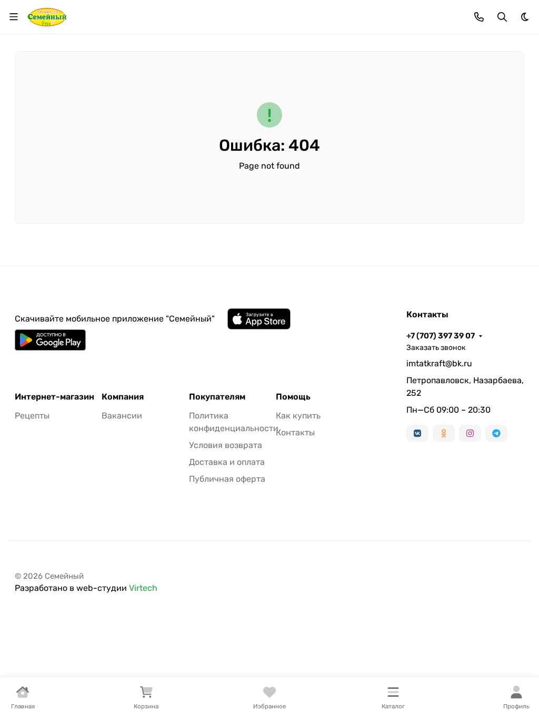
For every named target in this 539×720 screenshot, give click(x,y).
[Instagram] (470, 433)
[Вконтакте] (417, 433)
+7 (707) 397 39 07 (440, 335)
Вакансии (122, 416)
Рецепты (32, 416)
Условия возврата (225, 445)
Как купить (298, 416)
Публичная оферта (227, 479)
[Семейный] (47, 16)
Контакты (295, 432)
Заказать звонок (436, 347)
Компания (123, 397)
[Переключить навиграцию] (13, 16)
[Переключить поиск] (502, 16)
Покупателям (217, 397)
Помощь (293, 397)
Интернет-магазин (54, 397)
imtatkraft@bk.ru (439, 363)
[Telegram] (496, 433)
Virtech (143, 588)
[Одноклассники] (444, 433)
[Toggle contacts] (479, 16)
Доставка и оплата (227, 462)
